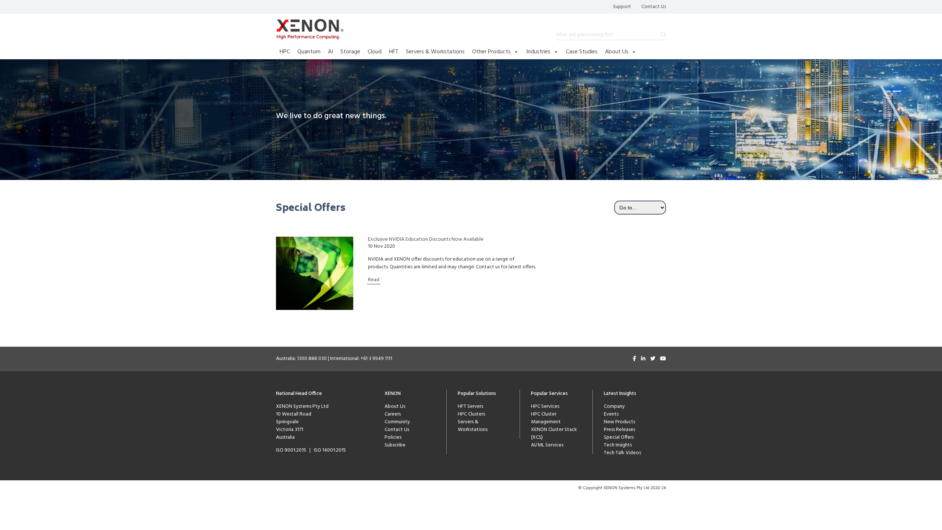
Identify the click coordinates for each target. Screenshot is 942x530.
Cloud (375, 52)
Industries (538, 52)
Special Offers (619, 437)
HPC (285, 52)
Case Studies (582, 52)
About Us (616, 52)
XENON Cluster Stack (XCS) (554, 433)
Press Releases (619, 429)
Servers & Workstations (435, 52)
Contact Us (653, 7)
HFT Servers (470, 406)
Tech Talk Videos (622, 453)
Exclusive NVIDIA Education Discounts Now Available (426, 240)
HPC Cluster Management (546, 418)
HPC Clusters (471, 414)
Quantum (309, 52)
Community (397, 422)
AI (330, 52)
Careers (393, 414)
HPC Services (545, 406)
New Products (619, 422)
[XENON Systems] (310, 29)
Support (622, 7)
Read (373, 280)
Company (614, 406)
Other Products (491, 52)
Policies (393, 437)
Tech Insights (618, 445)
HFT (394, 52)
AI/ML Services (547, 445)
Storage (350, 52)
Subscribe (395, 445)
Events (611, 414)
